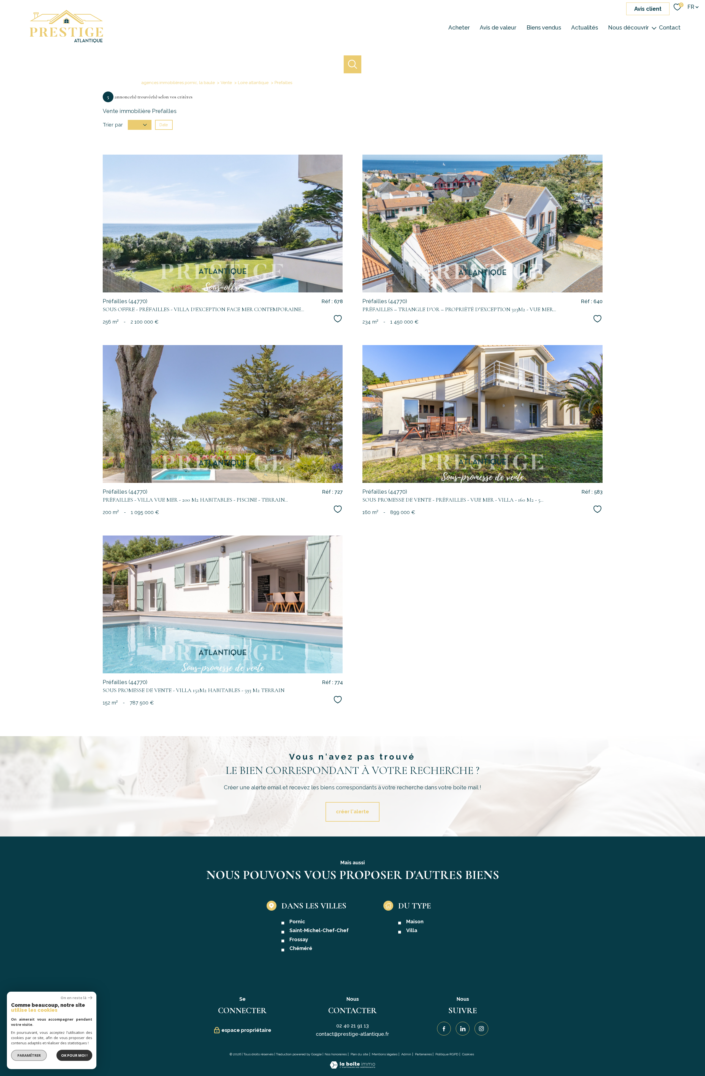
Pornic (297, 921)
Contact (669, 27)
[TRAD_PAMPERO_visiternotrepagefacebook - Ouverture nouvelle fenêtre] (444, 1028)
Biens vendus (544, 27)
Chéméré (300, 948)
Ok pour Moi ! (74, 1055)
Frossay (298, 939)
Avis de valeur (498, 27)
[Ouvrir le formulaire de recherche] (353, 64)
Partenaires (423, 1054)
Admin (406, 1054)
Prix (135, 124)
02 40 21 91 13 (352, 1026)
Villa (411, 930)
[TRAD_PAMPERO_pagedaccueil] (66, 41)
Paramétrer (29, 1055)
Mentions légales (384, 1054)
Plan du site (359, 1054)
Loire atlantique (253, 82)
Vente (226, 82)
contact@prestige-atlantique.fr (352, 1034)
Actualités (584, 27)
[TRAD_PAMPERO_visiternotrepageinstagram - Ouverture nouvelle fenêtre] (481, 1028)
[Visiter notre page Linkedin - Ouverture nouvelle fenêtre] (463, 1028)
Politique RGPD (446, 1054)
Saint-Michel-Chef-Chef (319, 930)
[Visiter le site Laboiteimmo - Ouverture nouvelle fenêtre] (352, 1067)
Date (164, 124)
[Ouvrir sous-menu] (654, 27)
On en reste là (73, 998)
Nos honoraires (336, 1054)
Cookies (468, 1054)
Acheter (459, 27)
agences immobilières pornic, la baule (178, 82)
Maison (415, 921)
